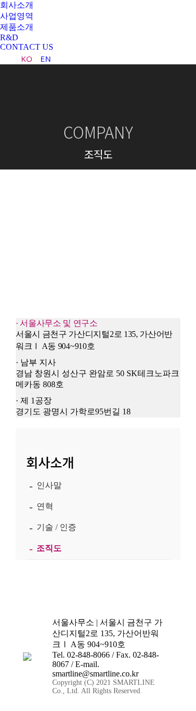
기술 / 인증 (56, 527)
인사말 (49, 485)
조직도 (49, 548)
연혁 (45, 506)
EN (45, 58)
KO (26, 58)
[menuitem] (16, 5)
